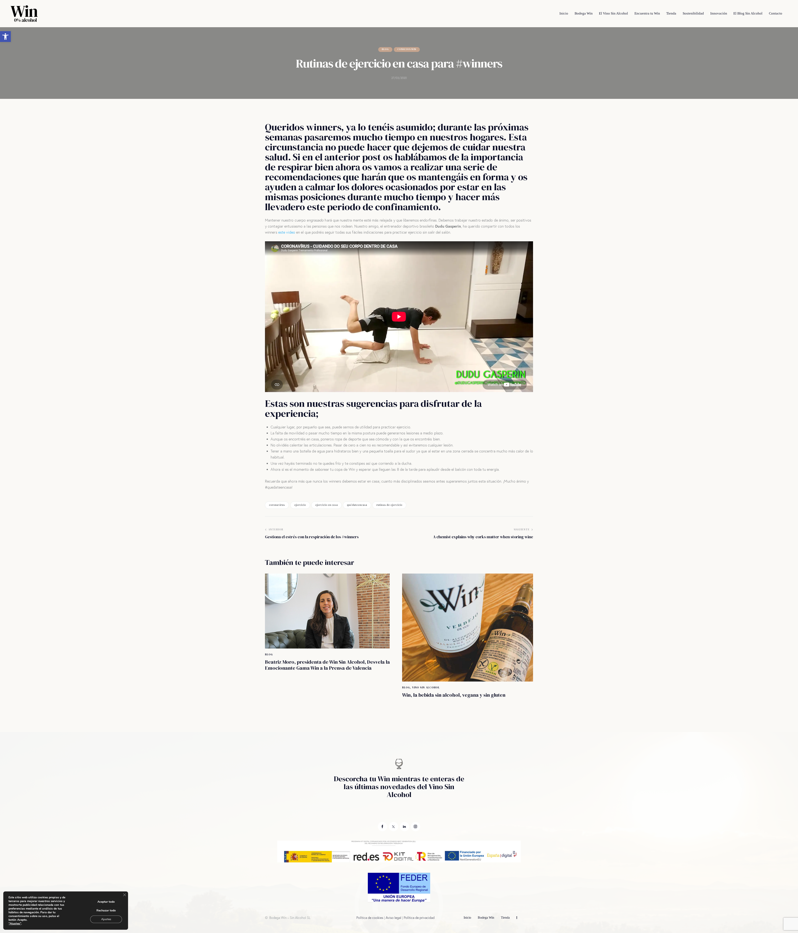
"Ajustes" (15, 924)
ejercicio (300, 505)
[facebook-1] (382, 826)
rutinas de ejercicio (389, 505)
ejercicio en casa (326, 505)
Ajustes (106, 919)
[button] (5, 36)
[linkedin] (404, 826)
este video (286, 232)
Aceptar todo (106, 902)
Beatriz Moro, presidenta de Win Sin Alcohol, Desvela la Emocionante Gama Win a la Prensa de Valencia (327, 665)
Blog (385, 49)
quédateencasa (357, 505)
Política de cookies (369, 918)
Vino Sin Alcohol (426, 687)
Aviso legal (393, 918)
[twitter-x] (393, 826)
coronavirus (277, 505)
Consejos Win (406, 49)
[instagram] (415, 826)
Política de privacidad (419, 918)
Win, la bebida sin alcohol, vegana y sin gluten (453, 695)
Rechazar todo (106, 910)
